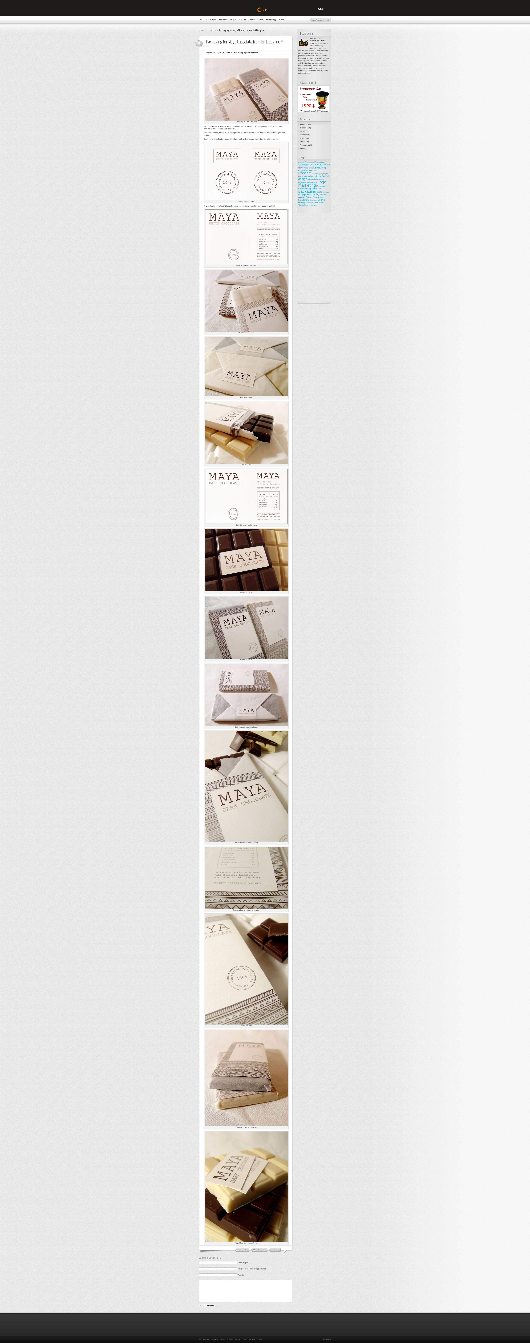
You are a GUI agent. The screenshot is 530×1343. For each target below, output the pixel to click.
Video (281, 20)
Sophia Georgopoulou (311, 201)
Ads (202, 20)
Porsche (323, 195)
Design (233, 20)
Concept (304, 173)
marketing (307, 185)
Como (314, 170)
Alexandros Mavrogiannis (315, 162)
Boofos (206, 46)
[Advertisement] (314, 259)
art (314, 164)
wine (315, 205)
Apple (300, 165)
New (319, 189)
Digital (325, 174)
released (301, 197)
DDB (313, 174)
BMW (301, 167)
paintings (321, 192)
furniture (315, 176)
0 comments (252, 52)
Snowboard (313, 200)
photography (311, 194)
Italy (316, 179)
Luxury (252, 20)
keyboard (302, 183)
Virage (311, 205)
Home (201, 30)
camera (308, 170)
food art (307, 177)
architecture (308, 165)
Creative (223, 20)
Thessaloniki (303, 205)
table (321, 203)
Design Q (319, 174)
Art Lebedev (323, 164)
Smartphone (303, 200)
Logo (321, 182)
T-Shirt (316, 202)
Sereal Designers (314, 197)
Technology (271, 20)
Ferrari (300, 177)
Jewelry (321, 179)
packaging (307, 191)
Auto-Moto (211, 20)
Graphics (242, 20)
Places (260, 20)
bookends (309, 168)
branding (319, 167)
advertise (301, 162)
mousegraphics (310, 188)
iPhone (311, 179)
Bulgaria (301, 170)
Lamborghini (311, 182)
